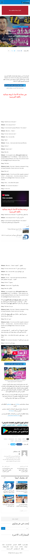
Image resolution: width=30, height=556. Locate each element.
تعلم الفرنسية (9, 544)
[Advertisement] (15, 63)
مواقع (22, 548)
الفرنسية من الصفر (18, 440)
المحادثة (12, 440)
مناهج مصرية (25, 544)
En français (11, 410)
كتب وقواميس (17, 548)
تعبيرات (11, 546)
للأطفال (19, 544)
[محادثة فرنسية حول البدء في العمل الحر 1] (8, 499)
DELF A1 (15, 26)
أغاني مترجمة (9, 548)
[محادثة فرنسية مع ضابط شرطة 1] (26, 230)
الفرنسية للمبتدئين (25, 440)
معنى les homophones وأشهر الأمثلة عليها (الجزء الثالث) (8, 470)
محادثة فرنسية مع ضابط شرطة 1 (14, 229)
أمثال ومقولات (6, 546)
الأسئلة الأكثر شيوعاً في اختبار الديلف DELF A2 (12, 235)
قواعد (3, 544)
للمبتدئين (15, 544)
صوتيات (25, 546)
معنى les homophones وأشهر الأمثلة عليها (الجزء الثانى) (22, 470)
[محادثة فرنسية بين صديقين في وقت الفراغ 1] (21, 499)
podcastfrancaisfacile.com (14, 415)
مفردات (16, 546)
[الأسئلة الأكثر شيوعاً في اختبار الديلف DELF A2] (26, 237)
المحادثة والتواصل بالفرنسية (23, 26)
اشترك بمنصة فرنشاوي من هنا (15, 10)
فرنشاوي (9, 404)
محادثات (17, 404)
